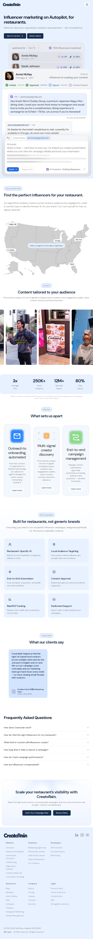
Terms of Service (58, 892)
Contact (32, 900)
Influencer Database (15, 851)
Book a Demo (62, 813)
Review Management (15, 915)
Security (32, 904)
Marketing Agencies (37, 847)
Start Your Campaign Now (36, 813)
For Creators (33, 863)
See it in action (13, 36)
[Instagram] (82, 835)
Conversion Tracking (15, 877)
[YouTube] (87, 835)
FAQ (7, 900)
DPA (52, 900)
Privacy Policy (57, 888)
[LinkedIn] (76, 835)
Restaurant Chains (36, 851)
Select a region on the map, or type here (46, 246)
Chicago (57, 241)
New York (79, 240)
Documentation (58, 851)
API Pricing (55, 855)
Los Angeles (11, 250)
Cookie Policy (57, 896)
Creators (10, 908)
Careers (31, 896)
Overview (10, 847)
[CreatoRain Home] (11, 4)
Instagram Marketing (15, 911)
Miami (72, 264)
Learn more (17, 490)
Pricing (31, 892)
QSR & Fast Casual (36, 855)
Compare (10, 904)
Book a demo (35, 36)
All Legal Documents (60, 904)
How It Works (11, 896)
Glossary (10, 892)
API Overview (56, 847)
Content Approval (14, 873)
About (31, 888)
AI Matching (11, 862)
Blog (8, 888)
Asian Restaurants (36, 859)
